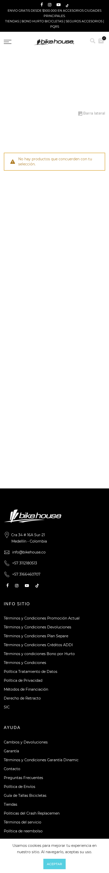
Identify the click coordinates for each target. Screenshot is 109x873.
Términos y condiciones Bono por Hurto (39, 654)
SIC (7, 707)
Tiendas (10, 804)
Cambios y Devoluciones (26, 742)
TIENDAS (12, 21)
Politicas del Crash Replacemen (32, 813)
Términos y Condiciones (25, 662)
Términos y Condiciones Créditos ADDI (38, 645)
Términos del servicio (22, 822)
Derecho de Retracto (22, 698)
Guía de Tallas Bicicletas (25, 795)
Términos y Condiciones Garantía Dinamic (41, 760)
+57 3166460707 (26, 574)
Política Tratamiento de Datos (30, 671)
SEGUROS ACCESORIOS (84, 21)
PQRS (54, 26)
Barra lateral (94, 113)
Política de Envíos (19, 786)
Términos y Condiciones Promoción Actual (42, 618)
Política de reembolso (23, 831)
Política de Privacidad (23, 680)
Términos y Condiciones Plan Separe (36, 636)
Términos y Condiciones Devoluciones (37, 627)
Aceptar (54, 864)
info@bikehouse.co (29, 552)
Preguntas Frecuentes (23, 777)
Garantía (11, 751)
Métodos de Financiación (26, 689)
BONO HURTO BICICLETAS (43, 21)
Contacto (12, 769)
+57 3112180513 (24, 563)
